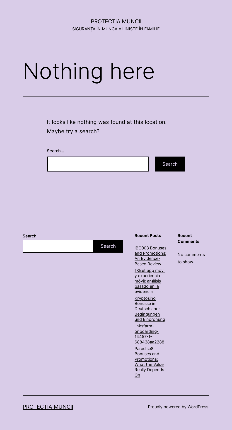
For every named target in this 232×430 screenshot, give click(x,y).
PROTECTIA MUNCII (116, 21)
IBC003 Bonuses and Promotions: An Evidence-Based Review (150, 256)
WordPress (198, 406)
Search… (55, 150)
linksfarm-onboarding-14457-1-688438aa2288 (149, 334)
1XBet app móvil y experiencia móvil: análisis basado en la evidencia (150, 281)
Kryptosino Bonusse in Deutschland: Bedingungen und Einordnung (150, 309)
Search (29, 236)
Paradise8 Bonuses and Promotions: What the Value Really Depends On (149, 361)
